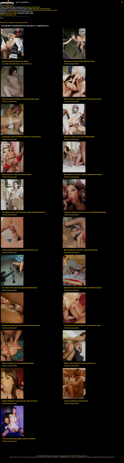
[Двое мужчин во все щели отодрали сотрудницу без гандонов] (74, 172)
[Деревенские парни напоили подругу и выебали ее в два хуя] (74, 285)
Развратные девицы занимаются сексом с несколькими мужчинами (85, 212)
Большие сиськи (14, 63)
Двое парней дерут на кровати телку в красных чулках (81, 250)
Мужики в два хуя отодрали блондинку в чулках (16, 174)
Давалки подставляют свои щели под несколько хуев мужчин (21, 325)
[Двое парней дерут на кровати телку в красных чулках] (74, 247)
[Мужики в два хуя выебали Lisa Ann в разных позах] (74, 360)
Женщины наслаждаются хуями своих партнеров (79, 61)
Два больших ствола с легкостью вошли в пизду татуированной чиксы (23, 212)
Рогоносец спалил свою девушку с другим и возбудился (19, 439)
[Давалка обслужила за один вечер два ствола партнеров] (12, 398)
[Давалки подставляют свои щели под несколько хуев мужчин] (12, 323)
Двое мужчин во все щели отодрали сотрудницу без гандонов (83, 174)
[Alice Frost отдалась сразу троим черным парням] (74, 134)
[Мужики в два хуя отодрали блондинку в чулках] (12, 172)
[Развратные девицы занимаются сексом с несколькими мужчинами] (74, 209)
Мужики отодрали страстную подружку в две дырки (18, 363)
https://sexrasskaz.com (8, 15)
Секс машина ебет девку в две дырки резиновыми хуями (19, 288)
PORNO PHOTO (74, 456)
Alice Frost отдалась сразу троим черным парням (79, 137)
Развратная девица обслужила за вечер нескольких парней (20, 99)
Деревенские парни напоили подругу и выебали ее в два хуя (83, 288)
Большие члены (25, 63)
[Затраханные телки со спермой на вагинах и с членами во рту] (12, 134)
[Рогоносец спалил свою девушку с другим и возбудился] (12, 436)
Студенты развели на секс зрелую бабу (76, 401)
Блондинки (5, 63)
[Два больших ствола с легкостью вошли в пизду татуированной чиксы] (12, 209)
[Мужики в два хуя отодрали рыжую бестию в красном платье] (74, 96)
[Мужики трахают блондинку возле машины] (12, 58)
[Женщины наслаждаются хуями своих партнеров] (74, 58)
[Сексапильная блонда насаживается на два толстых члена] (74, 323)
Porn (1, 18)
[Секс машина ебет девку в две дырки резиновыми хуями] (12, 285)
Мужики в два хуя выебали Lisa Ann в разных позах (79, 363)
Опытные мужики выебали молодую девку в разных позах (20, 250)
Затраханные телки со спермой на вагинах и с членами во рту (21, 137)
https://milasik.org (6, 6)
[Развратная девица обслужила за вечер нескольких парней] (12, 96)
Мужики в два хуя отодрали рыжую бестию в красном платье (83, 99)
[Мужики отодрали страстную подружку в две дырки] (12, 360)
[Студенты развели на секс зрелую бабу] (74, 398)
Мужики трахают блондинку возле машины (15, 61)
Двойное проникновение (71, 63)
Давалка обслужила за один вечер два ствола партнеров (19, 401)
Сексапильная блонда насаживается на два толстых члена (82, 325)
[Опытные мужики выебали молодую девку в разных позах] (12, 247)
